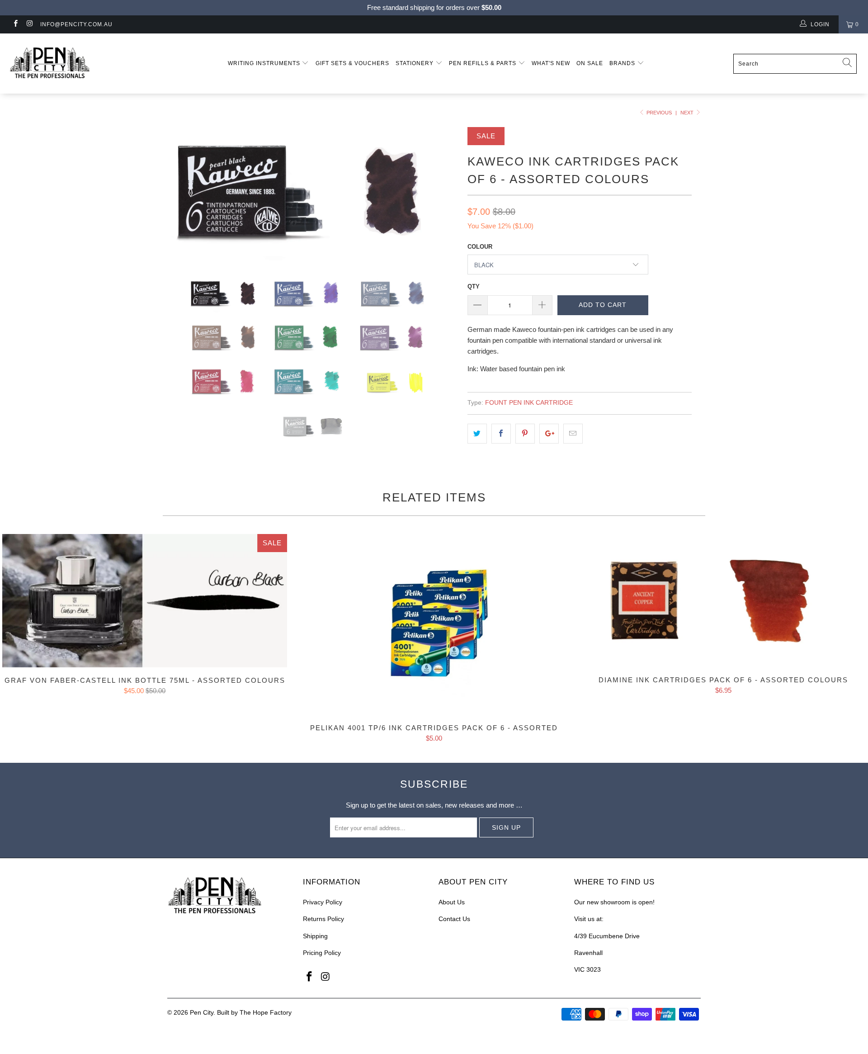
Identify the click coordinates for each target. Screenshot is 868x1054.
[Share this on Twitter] (477, 434)
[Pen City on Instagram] (29, 24)
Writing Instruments (265, 63)
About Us (452, 902)
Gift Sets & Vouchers (352, 63)
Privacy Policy (322, 902)
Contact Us (454, 918)
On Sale (589, 63)
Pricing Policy (322, 952)
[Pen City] (74, 63)
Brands (623, 63)
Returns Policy (323, 918)
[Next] (443, 195)
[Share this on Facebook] (501, 434)
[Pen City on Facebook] (15, 24)
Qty (473, 286)
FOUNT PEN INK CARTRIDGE (529, 402)
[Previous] (183, 195)
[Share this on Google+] (549, 434)
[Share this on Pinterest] (525, 434)
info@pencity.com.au (76, 24)
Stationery (415, 63)
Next (687, 112)
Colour (479, 246)
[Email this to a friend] (573, 434)
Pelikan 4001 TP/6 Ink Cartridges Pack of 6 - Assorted (434, 624)
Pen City (201, 1012)
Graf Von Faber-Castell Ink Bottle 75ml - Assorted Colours (144, 600)
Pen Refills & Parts (483, 63)
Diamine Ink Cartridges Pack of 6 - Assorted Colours (723, 600)
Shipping (315, 936)
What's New (551, 63)
